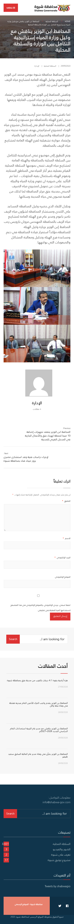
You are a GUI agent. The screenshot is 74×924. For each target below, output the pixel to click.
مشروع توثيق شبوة (59, 860)
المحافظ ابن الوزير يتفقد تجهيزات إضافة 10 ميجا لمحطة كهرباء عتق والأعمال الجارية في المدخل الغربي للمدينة (47, 434)
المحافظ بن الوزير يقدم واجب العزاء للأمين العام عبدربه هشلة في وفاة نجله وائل (38, 704)
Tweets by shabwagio (57, 886)
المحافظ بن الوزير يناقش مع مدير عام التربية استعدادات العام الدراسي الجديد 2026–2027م (39, 730)
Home (67, 21)
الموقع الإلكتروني (62, 576)
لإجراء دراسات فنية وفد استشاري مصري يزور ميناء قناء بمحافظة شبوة (26, 457)
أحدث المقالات (53, 666)
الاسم (66, 538)
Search (13, 639)
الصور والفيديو (61, 849)
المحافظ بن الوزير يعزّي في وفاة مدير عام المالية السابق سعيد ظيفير (38, 755)
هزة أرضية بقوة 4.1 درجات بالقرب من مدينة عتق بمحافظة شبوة (37, 680)
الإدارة (36, 65)
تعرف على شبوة (60, 854)
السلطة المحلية (52, 21)
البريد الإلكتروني (62, 557)
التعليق (66, 501)
